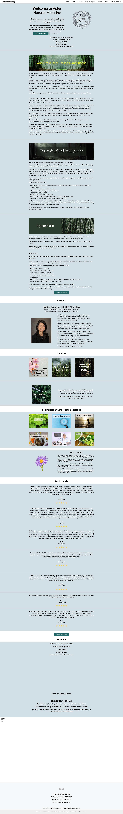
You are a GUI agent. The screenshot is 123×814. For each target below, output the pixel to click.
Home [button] (67, 1)
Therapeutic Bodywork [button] (90, 1)
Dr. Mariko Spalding (8, 2)
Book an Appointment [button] (116, 1)
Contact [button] (106, 1)
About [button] (73, 1)
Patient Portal (55, 33)
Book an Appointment (41, 33)
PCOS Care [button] (79, 1)
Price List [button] (100, 1)
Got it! (84, 812)
